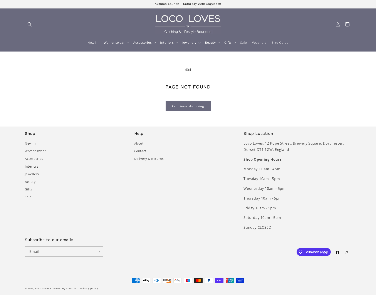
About (139, 143)
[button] (29, 24)
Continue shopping (188, 106)
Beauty (30, 182)
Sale (28, 197)
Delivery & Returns (149, 159)
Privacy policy (89, 288)
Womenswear (35, 151)
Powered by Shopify (63, 288)
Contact (140, 151)
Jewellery (32, 174)
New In (30, 143)
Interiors (31, 166)
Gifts (28, 189)
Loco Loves (42, 288)
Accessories (34, 159)
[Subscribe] (98, 252)
